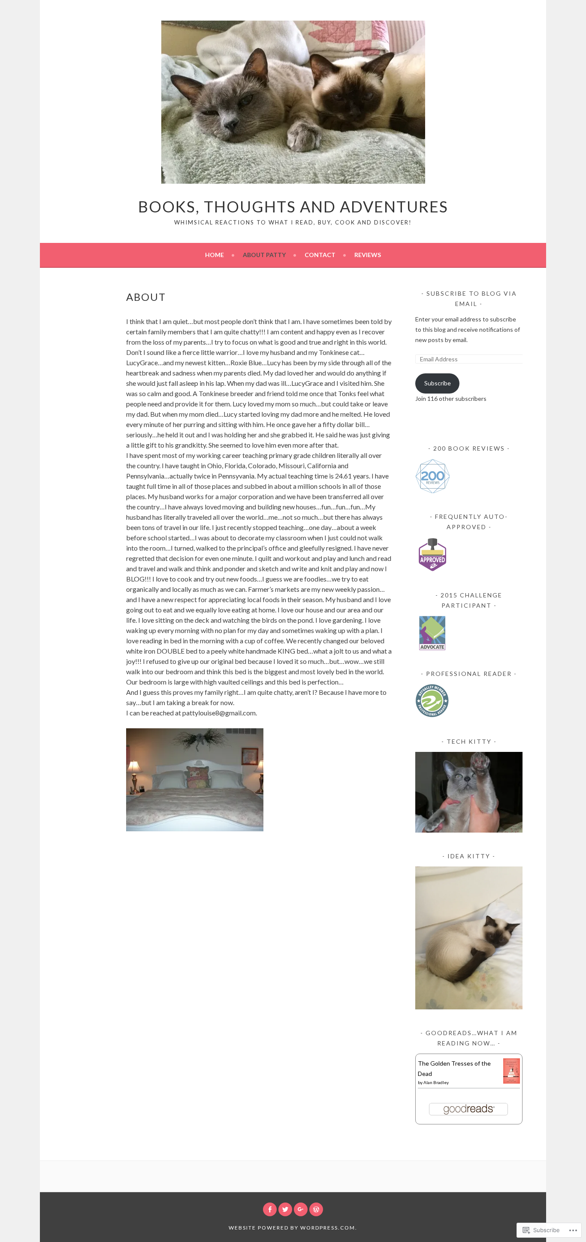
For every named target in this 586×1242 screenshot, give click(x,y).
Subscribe (437, 383)
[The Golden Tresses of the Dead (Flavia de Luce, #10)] (511, 1081)
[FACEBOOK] (270, 1209)
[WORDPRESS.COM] (316, 1209)
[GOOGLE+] (301, 1209)
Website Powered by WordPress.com (292, 1227)
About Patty (264, 254)
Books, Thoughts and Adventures (293, 206)
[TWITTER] (285, 1209)
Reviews (367, 254)
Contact (320, 254)
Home (214, 254)
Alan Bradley (436, 1082)
